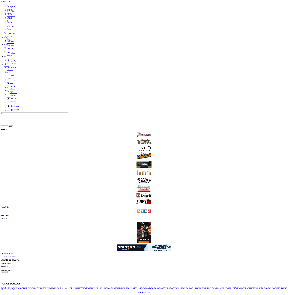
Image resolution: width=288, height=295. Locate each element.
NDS (8, 79)
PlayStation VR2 (11, 12)
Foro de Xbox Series (11, 63)
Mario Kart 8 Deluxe (108, 287)
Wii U (8, 21)
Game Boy (9, 105)
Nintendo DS (10, 22)
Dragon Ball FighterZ (253, 287)
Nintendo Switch (11, 6)
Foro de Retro (10, 110)
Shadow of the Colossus (258, 288)
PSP (8, 25)
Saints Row (53, 288)
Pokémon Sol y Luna (209, 288)
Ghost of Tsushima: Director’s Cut (128, 288)
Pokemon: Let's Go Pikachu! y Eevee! (179, 288)
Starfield (12, 289)
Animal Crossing (232, 287)
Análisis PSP (13, 95)
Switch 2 (6, 44)
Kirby (87, 287)
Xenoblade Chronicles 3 (79, 287)
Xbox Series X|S (11, 16)
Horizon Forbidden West (103, 288)
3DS (8, 82)
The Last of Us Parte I (62, 288)
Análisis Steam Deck (11, 67)
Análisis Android (11, 74)
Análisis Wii (12, 89)
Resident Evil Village (45, 288)
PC (7, 5)
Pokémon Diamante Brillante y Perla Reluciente (226, 288)
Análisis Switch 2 (11, 45)
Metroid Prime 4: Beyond (130, 287)
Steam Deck (9, 13)
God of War (140, 288)
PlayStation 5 (10, 10)
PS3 (8, 99)
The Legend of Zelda (119, 287)
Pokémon (9, 40)
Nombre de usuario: (6, 263)
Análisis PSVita (13, 98)
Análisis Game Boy (14, 106)
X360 (8, 102)
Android (9, 29)
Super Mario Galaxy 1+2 (156, 287)
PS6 (5, 56)
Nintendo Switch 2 (11, 7)
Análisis (5, 3)
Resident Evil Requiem (74, 288)
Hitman (261, 287)
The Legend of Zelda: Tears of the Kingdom (31, 287)
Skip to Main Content (6, 1)
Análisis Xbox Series (12, 62)
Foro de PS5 (10, 55)
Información (146, 292)
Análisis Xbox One (11, 60)
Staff (140, 292)
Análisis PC (9, 35)
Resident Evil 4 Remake (178, 287)
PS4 (5, 47)
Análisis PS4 (10, 48)
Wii (7, 20)
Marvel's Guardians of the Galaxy (88, 288)
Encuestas (6, 220)
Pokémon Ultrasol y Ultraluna (196, 288)
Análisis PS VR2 (11, 53)
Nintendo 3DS (10, 24)
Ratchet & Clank (167, 287)
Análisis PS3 (13, 101)
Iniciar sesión (7, 254)
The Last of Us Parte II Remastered (272, 287)
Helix (5, 64)
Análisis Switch (10, 41)
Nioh (237, 287)
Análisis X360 (13, 103)
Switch (5, 37)
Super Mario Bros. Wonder (95, 287)
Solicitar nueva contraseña (10, 256)
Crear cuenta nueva (8, 253)
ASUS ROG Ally (11, 33)
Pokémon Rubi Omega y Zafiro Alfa (160, 288)
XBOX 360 (9, 17)
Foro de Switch (10, 43)
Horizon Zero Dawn (115, 288)
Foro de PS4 (10, 49)
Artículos (6, 30)
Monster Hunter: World (215, 287)
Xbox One (9, 14)
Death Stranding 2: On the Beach (201, 287)
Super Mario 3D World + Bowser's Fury (63, 287)
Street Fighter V (243, 287)
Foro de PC (9, 36)
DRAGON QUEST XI (23, 288)
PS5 (5, 51)
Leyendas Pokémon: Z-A (144, 287)
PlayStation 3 (10, 18)
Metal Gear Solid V (12, 288)
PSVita (8, 97)
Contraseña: (4, 266)
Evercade (9, 78)
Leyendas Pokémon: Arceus (245, 288)
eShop (8, 39)
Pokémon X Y (147, 288)
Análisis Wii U (13, 93)
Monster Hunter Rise (48, 287)
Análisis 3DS (13, 86)
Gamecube (9, 107)
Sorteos (5, 218)
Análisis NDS (13, 80)
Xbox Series (6, 57)
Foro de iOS (9, 71)
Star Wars (224, 287)
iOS (7, 28)
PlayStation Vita (10, 26)
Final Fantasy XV (34, 288)
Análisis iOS (10, 70)
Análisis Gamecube (14, 109)
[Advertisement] (144, 273)
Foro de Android (10, 75)
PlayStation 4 (10, 9)
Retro (5, 76)
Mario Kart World (188, 287)
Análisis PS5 (10, 52)
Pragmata (16, 289)
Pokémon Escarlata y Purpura (13, 287)
